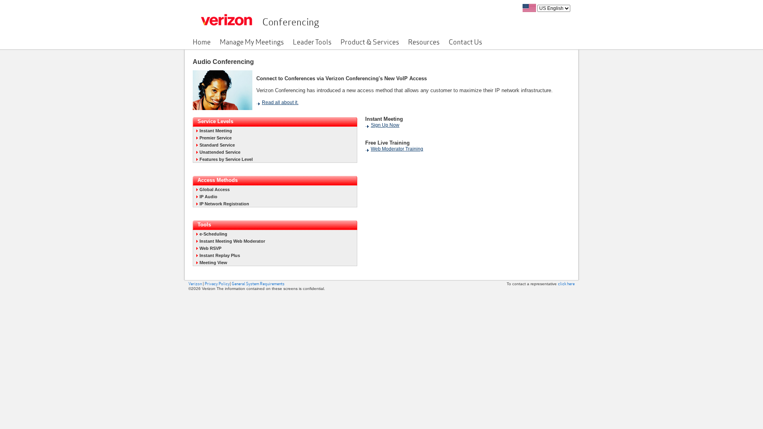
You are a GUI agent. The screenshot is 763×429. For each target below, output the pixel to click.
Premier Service (215, 137)
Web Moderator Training (397, 149)
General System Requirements (258, 283)
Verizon (195, 283)
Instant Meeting (215, 130)
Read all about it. (280, 102)
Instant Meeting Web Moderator (232, 241)
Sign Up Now (385, 125)
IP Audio (208, 196)
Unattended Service (219, 152)
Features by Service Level (226, 159)
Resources (424, 41)
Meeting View (213, 262)
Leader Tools (312, 41)
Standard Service (217, 145)
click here (566, 283)
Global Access (214, 189)
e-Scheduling (213, 234)
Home (202, 41)
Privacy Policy (217, 283)
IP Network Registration (224, 203)
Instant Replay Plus (219, 255)
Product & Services (370, 41)
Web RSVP (210, 248)
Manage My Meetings (252, 41)
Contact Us (465, 41)
